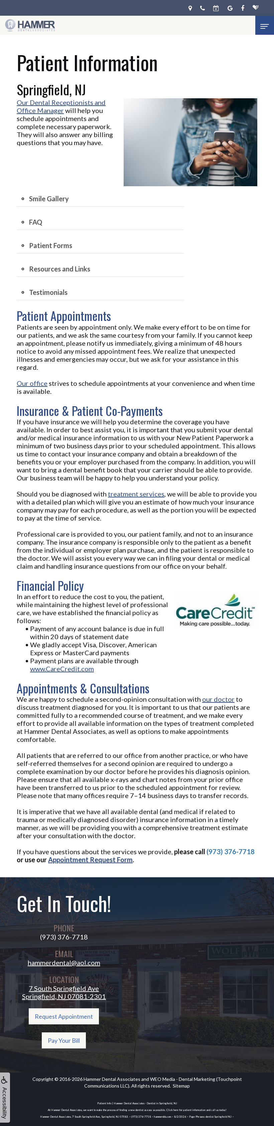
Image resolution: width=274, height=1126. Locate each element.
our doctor (218, 699)
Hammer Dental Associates (112, 1079)
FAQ (35, 222)
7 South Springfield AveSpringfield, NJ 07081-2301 (64, 992)
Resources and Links (59, 269)
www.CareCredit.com (62, 669)
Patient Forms (50, 245)
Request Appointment (64, 1016)
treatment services (136, 494)
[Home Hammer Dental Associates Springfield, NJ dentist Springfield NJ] (30, 25)
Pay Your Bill (64, 1040)
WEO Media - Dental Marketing (182, 1079)
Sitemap (181, 1086)
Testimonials (48, 292)
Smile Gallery (49, 199)
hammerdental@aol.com (64, 963)
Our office (32, 383)
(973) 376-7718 (231, 852)
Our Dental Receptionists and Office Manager (61, 106)
